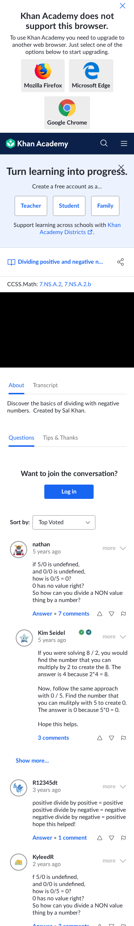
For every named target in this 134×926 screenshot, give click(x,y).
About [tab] (16, 385)
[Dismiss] (122, 5)
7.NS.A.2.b (77, 284)
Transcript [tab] (45, 385)
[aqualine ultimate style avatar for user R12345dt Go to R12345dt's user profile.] (17, 787)
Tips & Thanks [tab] (60, 438)
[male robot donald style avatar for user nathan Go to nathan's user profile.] (17, 549)
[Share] (121, 262)
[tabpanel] (67, 404)
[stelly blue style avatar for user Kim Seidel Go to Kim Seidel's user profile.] (22, 638)
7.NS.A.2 (50, 284)
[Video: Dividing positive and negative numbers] (67, 330)
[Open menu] (124, 143)
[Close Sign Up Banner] (121, 167)
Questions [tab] (21, 438)
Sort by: (20, 522)
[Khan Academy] (34, 143)
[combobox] (64, 522)
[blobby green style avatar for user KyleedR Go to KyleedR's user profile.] (17, 862)
